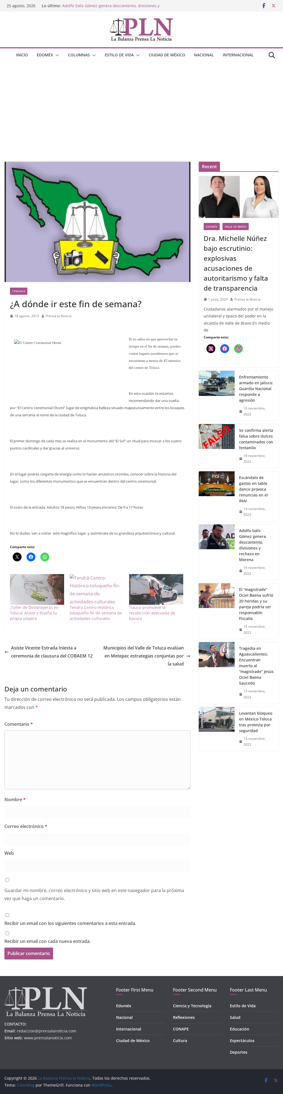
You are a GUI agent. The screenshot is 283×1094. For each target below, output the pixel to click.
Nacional (204, 54)
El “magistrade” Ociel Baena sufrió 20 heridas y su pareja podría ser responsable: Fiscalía (256, 604)
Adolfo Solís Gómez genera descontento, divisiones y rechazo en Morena (252, 545)
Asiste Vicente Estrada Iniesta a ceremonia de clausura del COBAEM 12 (52, 652)
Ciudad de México (167, 54)
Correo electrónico (25, 826)
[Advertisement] (141, 103)
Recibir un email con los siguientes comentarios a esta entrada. (70, 923)
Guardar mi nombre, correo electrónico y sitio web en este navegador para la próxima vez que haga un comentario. (94, 894)
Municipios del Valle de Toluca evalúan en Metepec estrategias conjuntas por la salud (143, 656)
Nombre (15, 799)
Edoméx (45, 54)
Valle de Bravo (236, 226)
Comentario (18, 724)
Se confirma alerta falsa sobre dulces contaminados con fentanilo (256, 439)
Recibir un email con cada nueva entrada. (47, 941)
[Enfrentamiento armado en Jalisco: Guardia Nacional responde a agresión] (217, 395)
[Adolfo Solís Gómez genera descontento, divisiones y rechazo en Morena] (217, 552)
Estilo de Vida (119, 54)
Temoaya (18, 291)
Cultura (180, 1040)
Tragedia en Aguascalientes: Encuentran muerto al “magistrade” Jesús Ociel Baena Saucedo (256, 666)
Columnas (79, 54)
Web (9, 853)
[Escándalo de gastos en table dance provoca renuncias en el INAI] (217, 496)
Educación (239, 1029)
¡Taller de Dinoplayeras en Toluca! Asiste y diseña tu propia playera (34, 613)
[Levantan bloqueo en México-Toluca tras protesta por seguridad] (217, 729)
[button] (56, 55)
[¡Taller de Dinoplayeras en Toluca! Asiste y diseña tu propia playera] (37, 589)
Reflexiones (184, 1017)
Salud (235, 1017)
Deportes (238, 1052)
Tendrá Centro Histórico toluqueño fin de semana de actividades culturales (96, 613)
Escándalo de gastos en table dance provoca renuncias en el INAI (253, 489)
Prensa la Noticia (59, 316)
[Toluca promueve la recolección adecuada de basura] (156, 589)
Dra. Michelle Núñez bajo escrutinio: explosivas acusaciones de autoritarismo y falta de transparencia (236, 263)
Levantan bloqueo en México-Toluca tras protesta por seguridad (255, 722)
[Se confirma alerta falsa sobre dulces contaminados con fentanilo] (217, 446)
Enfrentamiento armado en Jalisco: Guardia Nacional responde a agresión (256, 388)
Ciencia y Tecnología (192, 1005)
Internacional (238, 54)
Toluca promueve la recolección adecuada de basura (152, 613)
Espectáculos (242, 1040)
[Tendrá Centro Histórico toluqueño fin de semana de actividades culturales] (97, 589)
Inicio (22, 54)
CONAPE (181, 1029)
